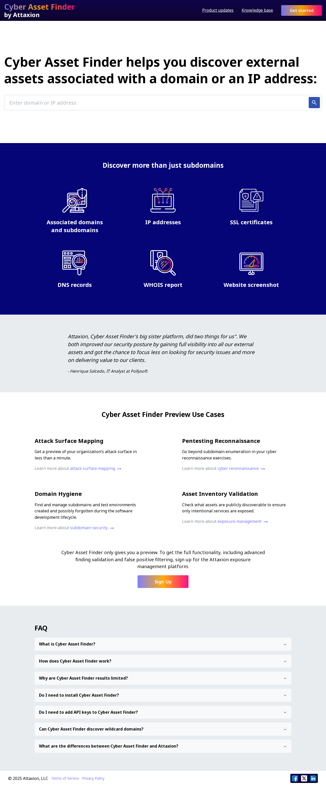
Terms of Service (65, 778)
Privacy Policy (93, 778)
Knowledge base (257, 10)
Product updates (218, 10)
